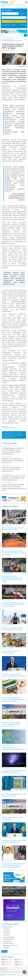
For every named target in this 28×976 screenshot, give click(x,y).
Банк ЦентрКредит (9, 937)
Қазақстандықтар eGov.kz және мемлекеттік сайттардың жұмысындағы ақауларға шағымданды (14, 698)
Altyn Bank (7, 929)
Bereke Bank (7, 931)
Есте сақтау (23, 25)
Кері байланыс (11, 974)
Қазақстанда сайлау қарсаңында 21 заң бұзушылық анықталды (14, 794)
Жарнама (8, 971)
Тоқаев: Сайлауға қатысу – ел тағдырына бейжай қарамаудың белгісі (14, 747)
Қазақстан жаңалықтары (8, 39)
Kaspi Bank (7, 947)
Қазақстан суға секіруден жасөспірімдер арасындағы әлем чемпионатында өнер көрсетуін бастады (12, 577)
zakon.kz (11, 427)
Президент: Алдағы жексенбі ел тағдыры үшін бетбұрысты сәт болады (13, 674)
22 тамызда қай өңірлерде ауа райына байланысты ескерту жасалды (13, 770)
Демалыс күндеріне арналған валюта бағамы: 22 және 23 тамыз (13, 527)
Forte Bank (7, 933)
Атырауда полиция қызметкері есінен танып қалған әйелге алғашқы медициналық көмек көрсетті (13, 864)
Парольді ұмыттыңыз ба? (9, 25)
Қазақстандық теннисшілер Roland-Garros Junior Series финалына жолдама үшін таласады (14, 551)
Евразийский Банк (9, 939)
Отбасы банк (7, 941)
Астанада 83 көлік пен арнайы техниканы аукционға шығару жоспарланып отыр (11, 723)
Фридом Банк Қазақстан (10, 945)
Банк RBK (6, 935)
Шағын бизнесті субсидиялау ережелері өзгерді (11, 651)
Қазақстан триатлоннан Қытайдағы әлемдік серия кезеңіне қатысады (12, 627)
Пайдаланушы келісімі (16, 971)
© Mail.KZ (3, 971)
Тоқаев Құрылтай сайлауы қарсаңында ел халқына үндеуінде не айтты (14, 840)
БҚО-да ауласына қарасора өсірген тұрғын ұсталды (12, 817)
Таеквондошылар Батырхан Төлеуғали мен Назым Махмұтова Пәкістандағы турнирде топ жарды (13, 603)
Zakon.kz (5, 83)
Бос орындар (3, 974)
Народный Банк (8, 943)
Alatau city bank (8, 927)
